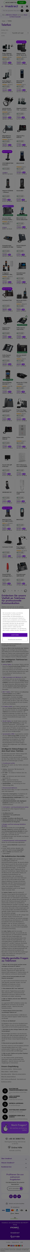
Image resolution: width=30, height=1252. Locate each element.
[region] (15, 626)
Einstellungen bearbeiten (15, 639)
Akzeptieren (15, 635)
